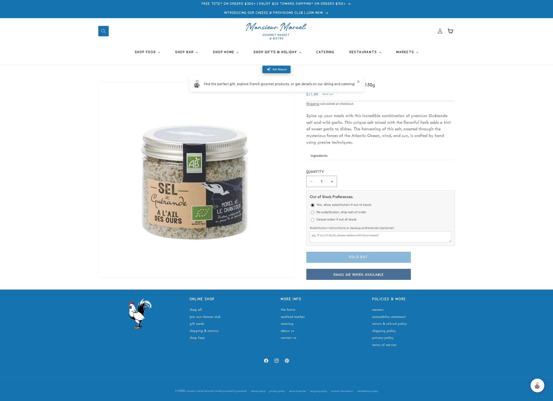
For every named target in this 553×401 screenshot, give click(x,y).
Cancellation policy (367, 390)
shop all (196, 309)
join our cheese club (205, 316)
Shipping (312, 103)
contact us (288, 337)
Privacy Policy (383, 337)
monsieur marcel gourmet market (204, 390)
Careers (377, 309)
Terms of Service (384, 344)
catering (287, 323)
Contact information (342, 390)
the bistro (288, 309)
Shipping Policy (384, 330)
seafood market (293, 316)
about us (287, 330)
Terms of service (297, 390)
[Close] (358, 81)
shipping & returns (204, 330)
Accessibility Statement (389, 316)
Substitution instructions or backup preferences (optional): (352, 228)
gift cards (197, 323)
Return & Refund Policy (389, 323)
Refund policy (258, 390)
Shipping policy (318, 390)
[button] (103, 31)
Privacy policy (277, 390)
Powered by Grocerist (234, 390)
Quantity (315, 172)
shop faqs (197, 337)
